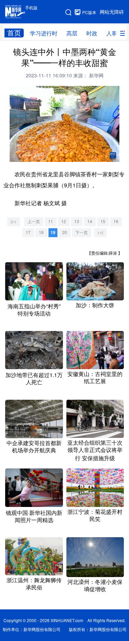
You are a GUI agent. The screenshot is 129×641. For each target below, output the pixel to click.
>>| (100, 232)
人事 (111, 33)
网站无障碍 (112, 12)
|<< (14, 221)
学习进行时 (43, 33)
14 (89, 221)
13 (76, 221)
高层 (71, 33)
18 (41, 232)
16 (116, 221)
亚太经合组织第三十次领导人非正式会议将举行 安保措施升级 (94, 450)
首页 (14, 32)
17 (28, 232)
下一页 (81, 232)
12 (63, 221)
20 (64, 232)
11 (50, 221)
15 (102, 221)
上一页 (34, 221)
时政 (91, 33)
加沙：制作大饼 (95, 305)
